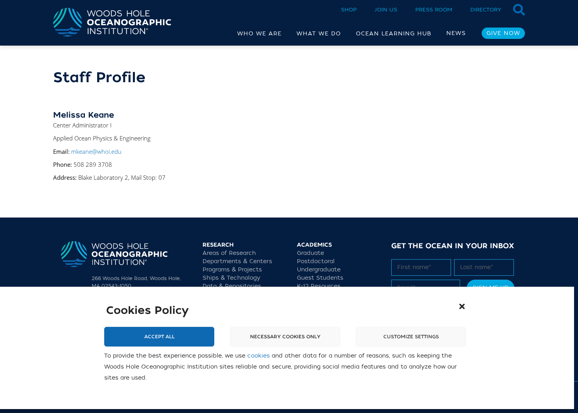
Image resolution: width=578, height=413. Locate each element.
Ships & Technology (231, 278)
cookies (258, 356)
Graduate (310, 253)
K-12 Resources (319, 286)
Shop (349, 9)
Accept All (159, 337)
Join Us (386, 9)
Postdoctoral (316, 261)
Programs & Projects (232, 269)
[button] (462, 306)
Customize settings (411, 337)
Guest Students (320, 278)
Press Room (433, 9)
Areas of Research (229, 253)
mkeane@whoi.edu (96, 151)
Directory (485, 9)
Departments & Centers (237, 261)
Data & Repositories (231, 286)
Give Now (503, 33)
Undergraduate (319, 269)
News (456, 33)
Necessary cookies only (285, 337)
